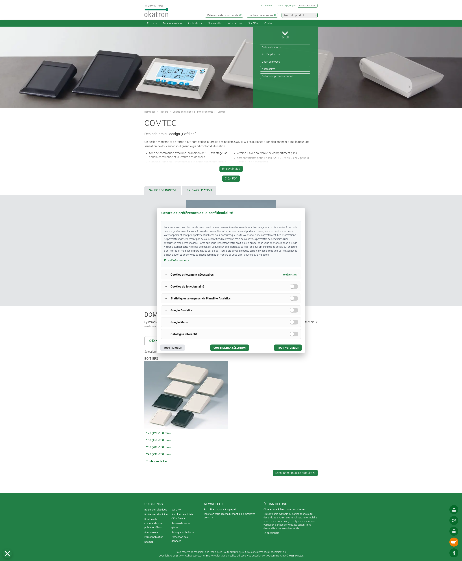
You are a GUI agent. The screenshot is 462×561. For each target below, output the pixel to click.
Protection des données (179, 539)
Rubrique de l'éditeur (182, 532)
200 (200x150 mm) (158, 447)
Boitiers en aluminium (156, 514)
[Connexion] (453, 531)
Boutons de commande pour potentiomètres (153, 523)
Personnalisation (172, 23)
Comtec (221, 112)
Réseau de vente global (180, 525)
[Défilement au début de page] (443, 552)
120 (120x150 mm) (158, 433)
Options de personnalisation (277, 76)
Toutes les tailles (156, 461)
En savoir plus (231, 168)
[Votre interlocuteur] (453, 509)
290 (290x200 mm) (158, 454)
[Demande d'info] (453, 520)
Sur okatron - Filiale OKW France (182, 516)
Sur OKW (253, 23)
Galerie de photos (271, 47)
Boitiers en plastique (183, 112)
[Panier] (453, 542)
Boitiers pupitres (205, 112)
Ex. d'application (271, 54)
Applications (195, 23)
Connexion (266, 5)
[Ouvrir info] (453, 552)
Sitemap (149, 541)
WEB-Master (296, 555)
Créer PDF (231, 178)
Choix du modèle (271, 61)
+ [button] (166, 275)
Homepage (149, 112)
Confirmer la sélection (229, 347)
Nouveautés (214, 23)
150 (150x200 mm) (158, 440)
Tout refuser (173, 347)
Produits (152, 23)
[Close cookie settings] (7, 553)
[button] (7, 553)
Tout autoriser (287, 347)
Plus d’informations (176, 260)
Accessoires (268, 68)
